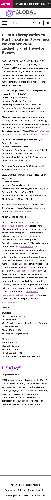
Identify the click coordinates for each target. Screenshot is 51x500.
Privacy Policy (38, 495)
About (14, 485)
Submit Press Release (15, 490)
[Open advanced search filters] (40, 23)
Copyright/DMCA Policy (17, 495)
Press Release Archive (29, 485)
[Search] (35, 23)
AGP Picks (6, 4)
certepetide (27, 246)
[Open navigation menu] (4, 23)
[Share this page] (47, 23)
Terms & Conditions (37, 490)
